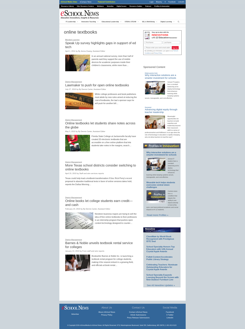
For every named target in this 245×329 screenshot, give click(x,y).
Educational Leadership (110, 22)
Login (152, 2)
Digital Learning (166, 22)
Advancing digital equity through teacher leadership (161, 111)
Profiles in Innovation (161, 6)
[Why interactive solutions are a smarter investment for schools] (155, 93)
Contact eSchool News (138, 312)
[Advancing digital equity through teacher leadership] (155, 128)
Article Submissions (138, 315)
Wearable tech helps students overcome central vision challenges (160, 184)
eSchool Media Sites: (69, 2)
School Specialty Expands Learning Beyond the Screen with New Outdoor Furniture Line (162, 277)
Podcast (148, 6)
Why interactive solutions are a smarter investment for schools (161, 153)
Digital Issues (121, 6)
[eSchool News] (80, 14)
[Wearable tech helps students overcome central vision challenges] (156, 202)
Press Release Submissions (138, 318)
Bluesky (159, 2)
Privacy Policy (158, 53)
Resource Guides (136, 6)
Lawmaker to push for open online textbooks (97, 85)
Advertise (75, 314)
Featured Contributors (106, 2)
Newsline (110, 6)
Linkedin (170, 318)
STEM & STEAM (130, 22)
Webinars (100, 6)
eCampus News (85, 2)
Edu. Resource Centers (85, 6)
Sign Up (175, 48)
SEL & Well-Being (148, 22)
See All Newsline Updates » (161, 285)
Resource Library (67, 6)
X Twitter (169, 315)
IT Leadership (71, 22)
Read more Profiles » (157, 215)
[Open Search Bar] (178, 22)
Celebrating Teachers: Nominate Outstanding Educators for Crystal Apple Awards (161, 267)
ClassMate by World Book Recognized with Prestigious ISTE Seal (160, 238)
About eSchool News (106, 312)
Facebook (170, 312)
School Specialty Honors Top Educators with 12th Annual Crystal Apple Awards (160, 249)
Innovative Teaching (88, 22)
